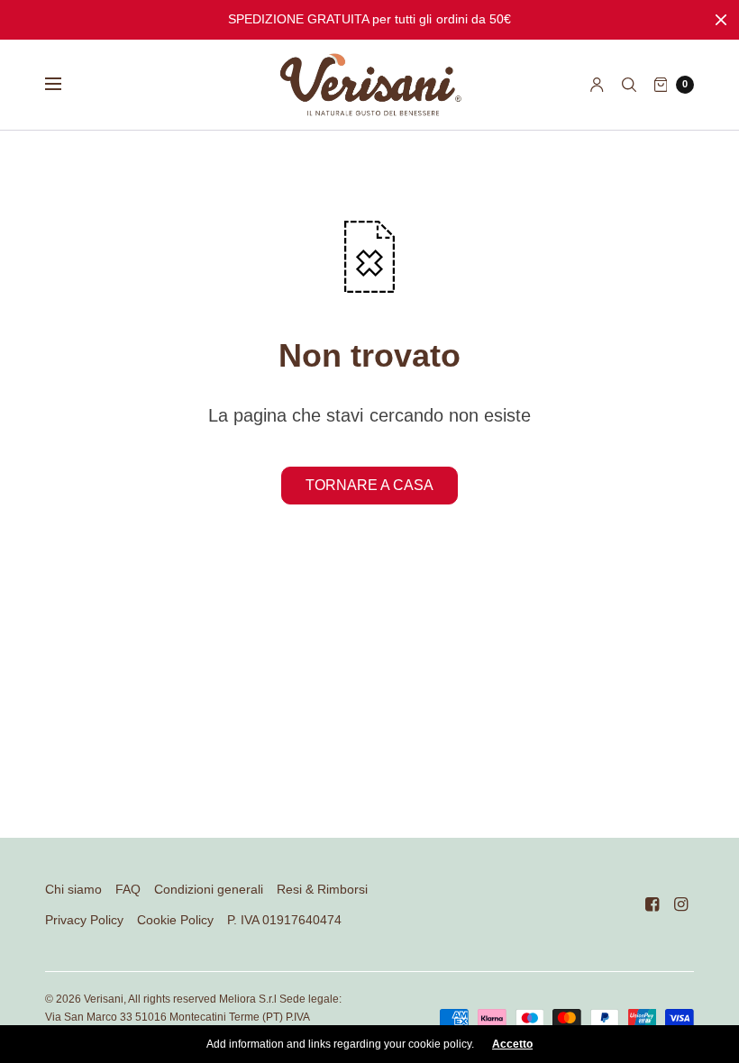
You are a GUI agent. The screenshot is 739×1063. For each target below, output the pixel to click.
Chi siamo (73, 889)
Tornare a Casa (369, 485)
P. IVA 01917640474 (284, 920)
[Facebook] (652, 904)
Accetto (512, 1044)
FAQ (128, 889)
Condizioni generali (208, 889)
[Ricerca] (629, 84)
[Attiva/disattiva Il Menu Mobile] (65, 84)
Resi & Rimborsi (322, 889)
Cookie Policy (175, 920)
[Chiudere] (721, 20)
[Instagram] (681, 904)
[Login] (597, 84)
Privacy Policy (84, 920)
